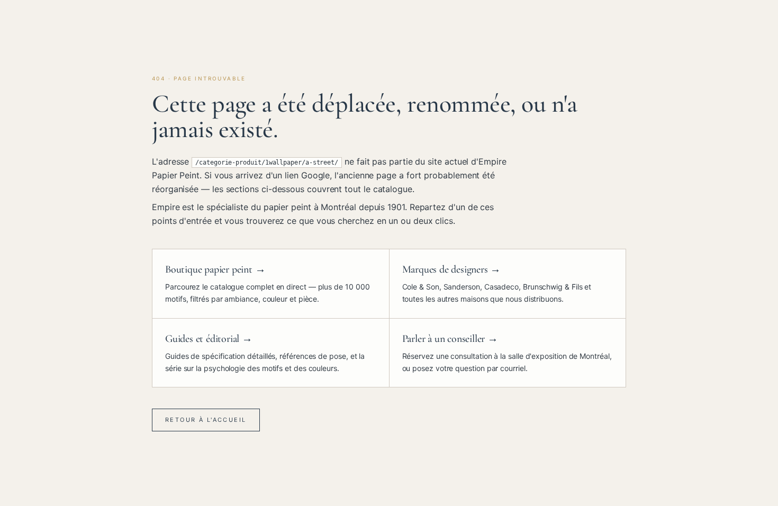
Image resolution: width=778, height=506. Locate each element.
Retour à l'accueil (206, 419)
